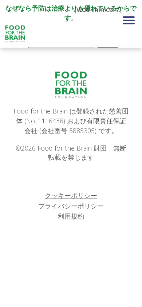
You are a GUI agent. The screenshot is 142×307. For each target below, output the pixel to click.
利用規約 (71, 216)
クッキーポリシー (71, 195)
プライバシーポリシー (71, 206)
